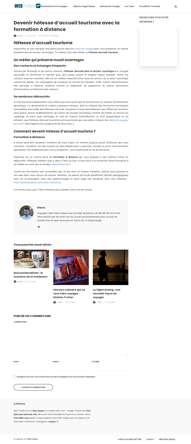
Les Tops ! (130, 6)
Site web (95, 361)
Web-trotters (33, 439)
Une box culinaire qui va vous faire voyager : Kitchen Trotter (69, 293)
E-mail (56, 361)
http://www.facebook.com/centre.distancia (37, 182)
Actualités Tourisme (149, 6)
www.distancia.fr (61, 164)
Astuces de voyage (110, 6)
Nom (16, 361)
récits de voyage (84, 48)
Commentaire (20, 322)
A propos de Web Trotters (130, 439)
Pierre (20, 36)
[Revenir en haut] (188, 441)
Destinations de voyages (54, 6)
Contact (150, 439)
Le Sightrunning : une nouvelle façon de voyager (106, 293)
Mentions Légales (167, 439)
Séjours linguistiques (84, 6)
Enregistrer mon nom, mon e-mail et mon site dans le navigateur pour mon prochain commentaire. (56, 377)
